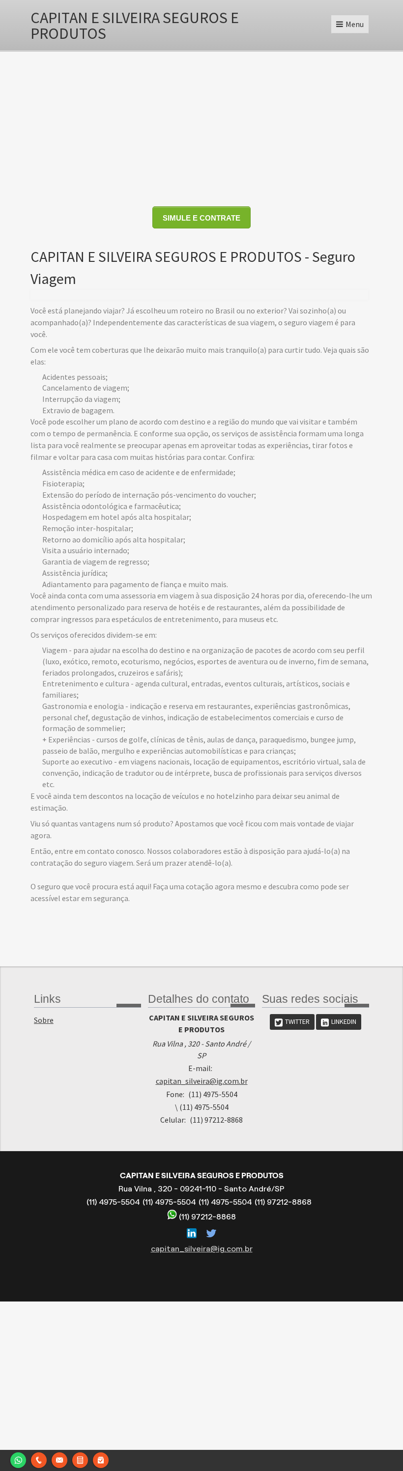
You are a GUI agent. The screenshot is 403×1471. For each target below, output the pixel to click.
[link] (292, 1022)
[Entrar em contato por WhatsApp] (18, 1459)
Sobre (44, 1020)
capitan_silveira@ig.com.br (202, 1081)
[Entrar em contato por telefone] (39, 1459)
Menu (354, 24)
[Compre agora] (101, 1459)
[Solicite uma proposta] (80, 1459)
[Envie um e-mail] (59, 1459)
